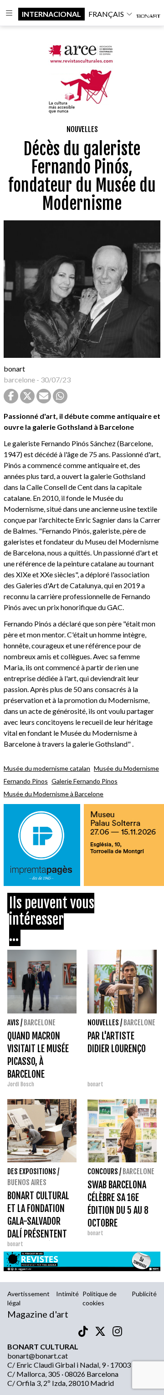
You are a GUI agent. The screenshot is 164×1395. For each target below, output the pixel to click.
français (106, 14)
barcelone (19, 379)
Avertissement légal (28, 1298)
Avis (13, 1022)
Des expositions (31, 1171)
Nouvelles (82, 129)
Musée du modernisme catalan (47, 768)
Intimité (67, 1294)
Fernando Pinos (26, 781)
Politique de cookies (99, 1298)
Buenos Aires (26, 1182)
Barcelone (40, 1022)
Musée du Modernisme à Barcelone (53, 794)
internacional (51, 14)
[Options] (9, 14)
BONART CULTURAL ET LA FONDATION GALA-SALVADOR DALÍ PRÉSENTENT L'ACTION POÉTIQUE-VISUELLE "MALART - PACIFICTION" (42, 1234)
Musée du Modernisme (126, 768)
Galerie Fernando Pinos (84, 781)
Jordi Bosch (20, 1084)
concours (102, 1171)
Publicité (144, 1294)
